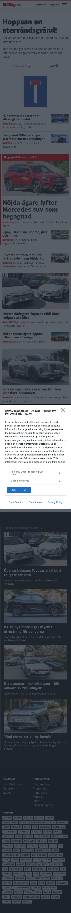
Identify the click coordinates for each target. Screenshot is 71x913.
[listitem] (35, 472)
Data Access (35, 502)
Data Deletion (16, 502)
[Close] (64, 411)
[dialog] (35, 456)
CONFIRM (19, 490)
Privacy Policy (55, 502)
